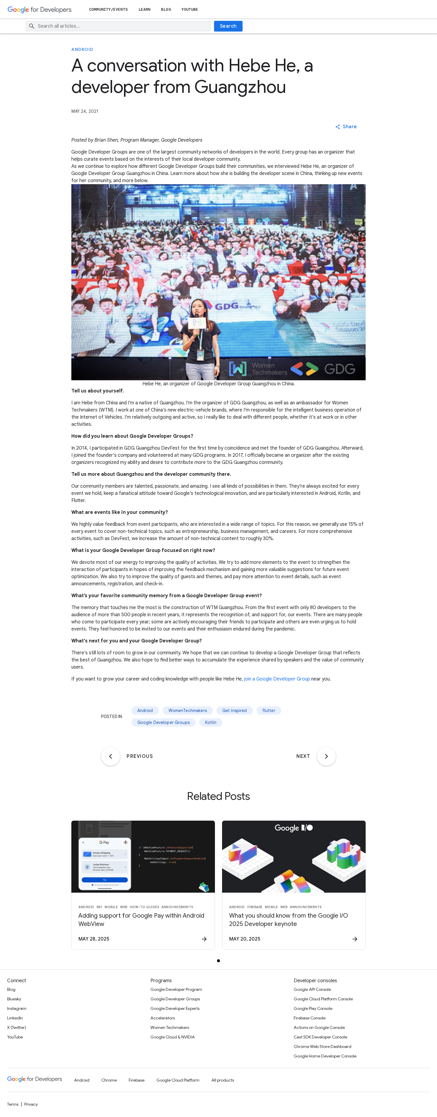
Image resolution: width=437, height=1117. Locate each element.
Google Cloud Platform (177, 1080)
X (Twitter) (16, 1027)
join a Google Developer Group (277, 679)
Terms (12, 1104)
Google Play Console (313, 1008)
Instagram (16, 1008)
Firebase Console (310, 1018)
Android (82, 49)
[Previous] (110, 756)
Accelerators (162, 1018)
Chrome (109, 1080)
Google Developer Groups (163, 722)
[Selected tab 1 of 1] (218, 961)
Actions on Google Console (319, 1027)
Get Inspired (234, 710)
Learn (145, 9)
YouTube (190, 9)
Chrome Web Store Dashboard (322, 1046)
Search (228, 26)
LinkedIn (15, 1018)
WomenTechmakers (188, 710)
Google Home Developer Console (325, 1056)
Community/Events (108, 9)
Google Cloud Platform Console (323, 999)
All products (222, 1080)
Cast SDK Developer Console (320, 1037)
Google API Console (312, 989)
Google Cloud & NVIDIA (172, 1037)
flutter (268, 710)
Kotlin (210, 722)
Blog (166, 9)
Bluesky (14, 999)
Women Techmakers (169, 1027)
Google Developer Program (176, 989)
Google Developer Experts (174, 1008)
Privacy (31, 1104)
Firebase (136, 1080)
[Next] (326, 756)
